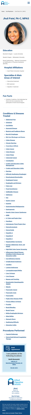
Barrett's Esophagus (12, 134)
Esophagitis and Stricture (13, 183)
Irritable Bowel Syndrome (13, 261)
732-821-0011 (14, 368)
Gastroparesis (10, 209)
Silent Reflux (10, 316)
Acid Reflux (9, 125)
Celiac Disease (10, 140)
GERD (7, 215)
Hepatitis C (9, 239)
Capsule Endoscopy (12, 334)
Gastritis (8, 203)
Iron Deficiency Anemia (13, 258)
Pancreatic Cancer (11, 290)
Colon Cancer (10, 149)
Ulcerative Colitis (11, 325)
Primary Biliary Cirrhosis (13, 301)
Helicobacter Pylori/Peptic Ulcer (16, 224)
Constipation (10, 160)
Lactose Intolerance (12, 267)
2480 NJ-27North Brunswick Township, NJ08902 (14, 363)
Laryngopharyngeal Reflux (14, 270)
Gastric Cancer (10, 200)
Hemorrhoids (10, 230)
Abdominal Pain (11, 119)
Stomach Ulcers (11, 319)
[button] (29, 3)
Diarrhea (8, 171)
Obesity (8, 287)
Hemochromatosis (11, 227)
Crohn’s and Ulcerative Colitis (15, 168)
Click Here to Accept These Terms (12, 413)
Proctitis (8, 304)
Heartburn (9, 221)
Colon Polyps (10, 155)
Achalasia (9, 122)
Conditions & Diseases (15, 399)
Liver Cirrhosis (10, 273)
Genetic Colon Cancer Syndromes (16, 212)
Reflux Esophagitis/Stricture (14, 313)
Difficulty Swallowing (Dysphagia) (16, 174)
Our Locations (15, 393)
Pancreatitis (9, 295)
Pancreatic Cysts (11, 293)
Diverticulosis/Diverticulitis (14, 177)
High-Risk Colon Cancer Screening (16, 249)
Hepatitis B (9, 236)
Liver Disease (10, 276)
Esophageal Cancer (12, 180)
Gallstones (9, 195)
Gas (7, 197)
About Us (15, 390)
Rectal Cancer (10, 310)
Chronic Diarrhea (11, 143)
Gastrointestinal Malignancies (15, 206)
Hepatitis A (9, 233)
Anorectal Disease (11, 128)
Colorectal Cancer (11, 158)
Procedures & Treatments (15, 398)
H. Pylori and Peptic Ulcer (14, 218)
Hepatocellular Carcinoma (14, 241)
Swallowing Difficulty (12, 322)
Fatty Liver (9, 186)
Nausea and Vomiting (12, 279)
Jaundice (9, 264)
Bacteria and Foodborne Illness (15, 131)
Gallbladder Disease (12, 192)
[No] (28, 402)
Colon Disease (10, 152)
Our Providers (15, 391)
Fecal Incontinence (11, 189)
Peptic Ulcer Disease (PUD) (14, 298)
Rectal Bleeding (10, 307)
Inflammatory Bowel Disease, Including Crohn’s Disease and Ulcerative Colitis (15, 254)
